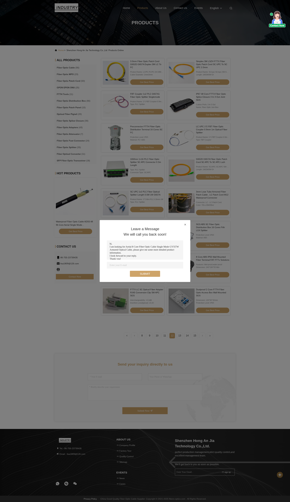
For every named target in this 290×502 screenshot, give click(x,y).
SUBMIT (145, 273)
